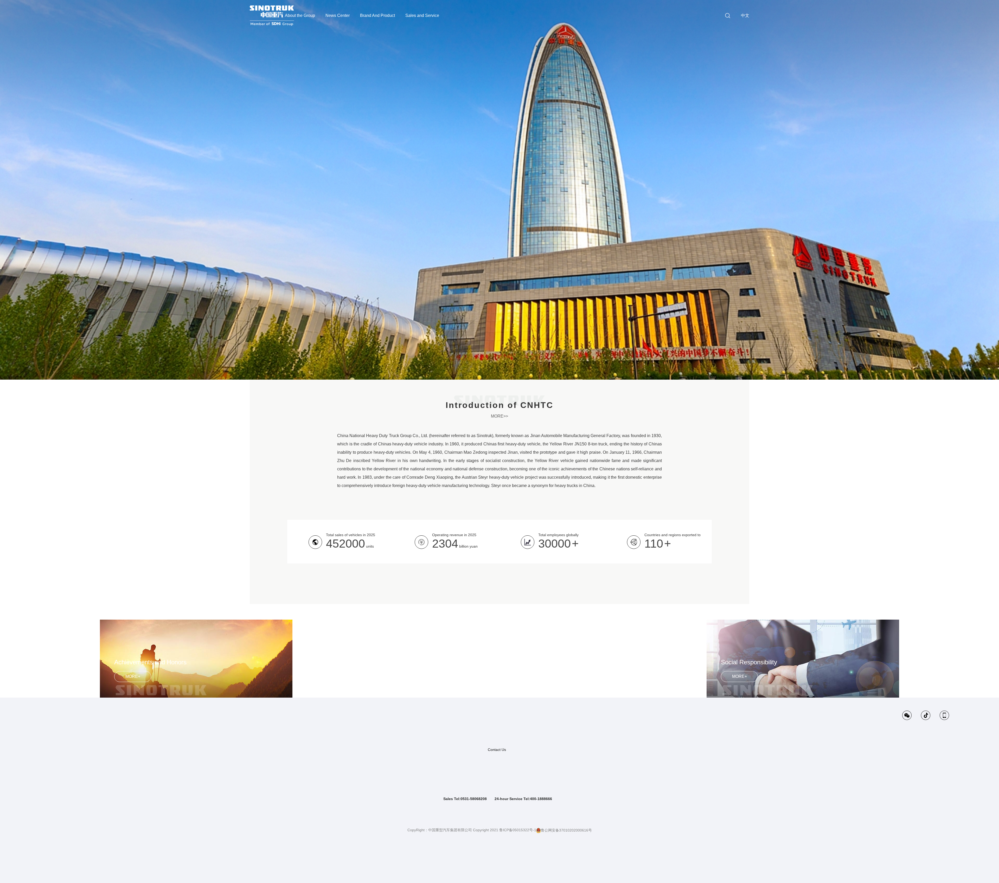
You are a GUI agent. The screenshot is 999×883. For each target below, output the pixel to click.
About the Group (300, 15)
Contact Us (497, 750)
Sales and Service (422, 15)
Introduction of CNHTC (499, 405)
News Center (337, 15)
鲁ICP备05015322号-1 (517, 830)
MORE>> (499, 416)
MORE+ (132, 676)
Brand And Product (377, 15)
